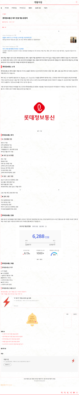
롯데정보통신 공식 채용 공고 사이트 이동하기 (13, 292)
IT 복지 (7, 8)
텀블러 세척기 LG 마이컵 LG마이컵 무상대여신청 (17, 37)
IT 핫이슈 (14, 8)
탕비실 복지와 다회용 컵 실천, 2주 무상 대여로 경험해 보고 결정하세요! (21, 39)
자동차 (45, 8)
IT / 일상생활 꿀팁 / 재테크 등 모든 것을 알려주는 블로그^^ (17, 361)
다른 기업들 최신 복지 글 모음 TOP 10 (11, 294)
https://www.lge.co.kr (8, 35)
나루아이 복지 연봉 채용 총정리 (10, 334)
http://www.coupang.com (9, 46)
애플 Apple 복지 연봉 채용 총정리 (11, 341)
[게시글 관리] (70, 314)
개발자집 (38, 2)
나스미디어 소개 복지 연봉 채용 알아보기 (13, 344)
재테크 (30, 8)
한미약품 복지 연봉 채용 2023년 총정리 (13, 336)
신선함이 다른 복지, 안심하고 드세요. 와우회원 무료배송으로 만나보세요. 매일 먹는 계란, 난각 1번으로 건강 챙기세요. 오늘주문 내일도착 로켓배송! (39, 51)
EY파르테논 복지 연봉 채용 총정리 (11, 339)
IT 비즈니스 (23, 8)
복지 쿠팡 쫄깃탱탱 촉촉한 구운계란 (13, 49)
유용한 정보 (38, 8)
